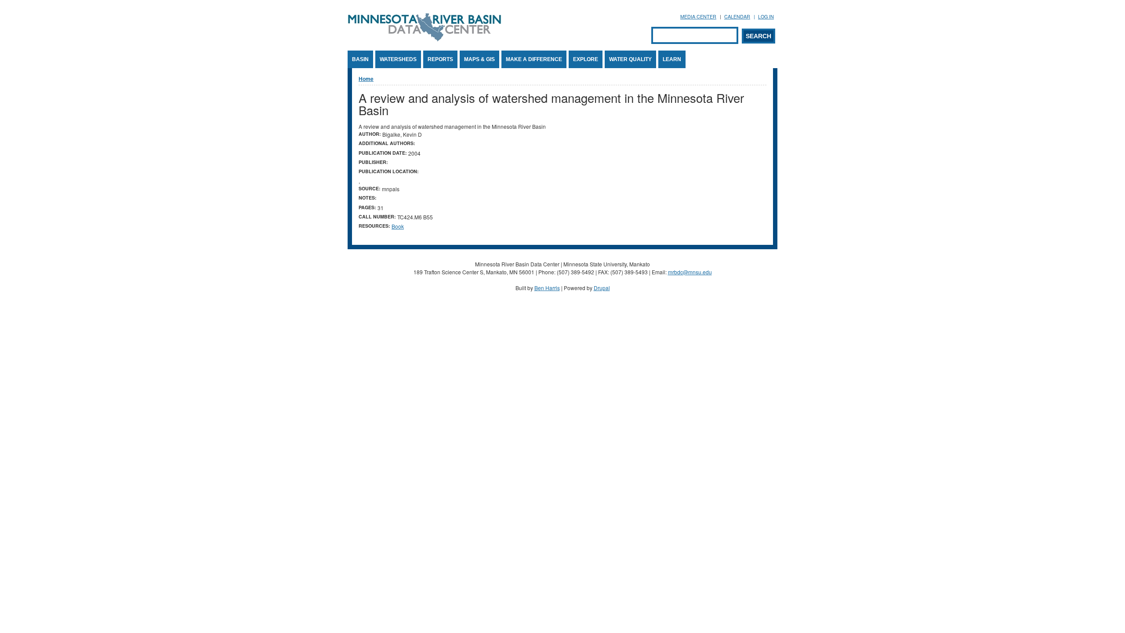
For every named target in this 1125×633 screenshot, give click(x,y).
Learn (672, 59)
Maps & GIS (479, 59)
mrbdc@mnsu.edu (690, 272)
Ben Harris (547, 287)
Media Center (698, 16)
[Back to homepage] (424, 39)
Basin (360, 59)
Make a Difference (534, 59)
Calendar (737, 16)
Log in (766, 16)
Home (366, 79)
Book (398, 226)
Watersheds (398, 59)
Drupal (602, 287)
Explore (585, 59)
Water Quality (630, 59)
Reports (440, 59)
